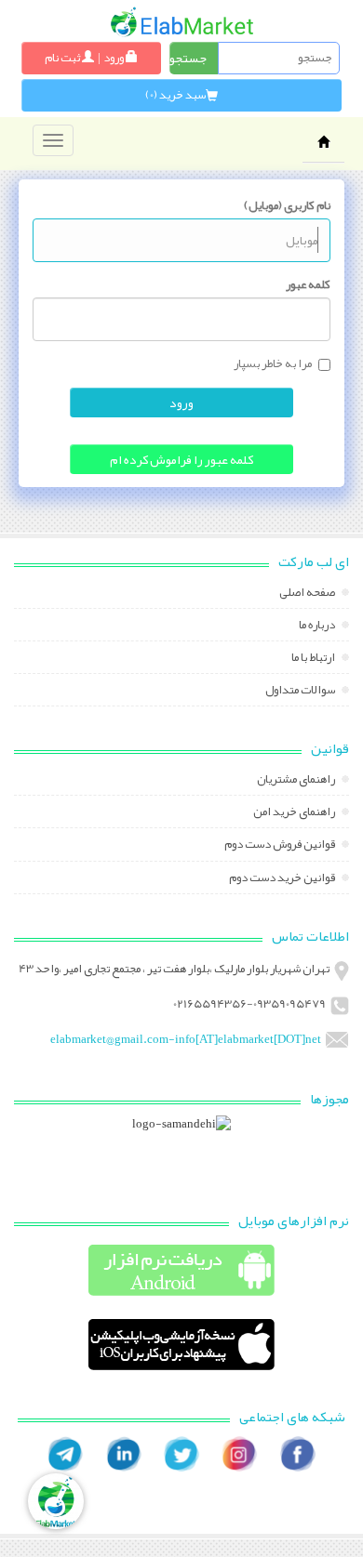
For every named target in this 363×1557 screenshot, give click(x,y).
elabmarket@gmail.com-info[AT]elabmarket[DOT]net (185, 1039)
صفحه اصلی (308, 594)
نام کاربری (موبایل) (287, 205)
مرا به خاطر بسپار (273, 364)
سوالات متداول (301, 691)
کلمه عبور (308, 284)
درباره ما (318, 626)
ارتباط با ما (314, 659)
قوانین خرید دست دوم (283, 879)
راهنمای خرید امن (295, 813)
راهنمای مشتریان (297, 781)
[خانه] (182, 22)
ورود (181, 402)
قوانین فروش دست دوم (280, 846)
